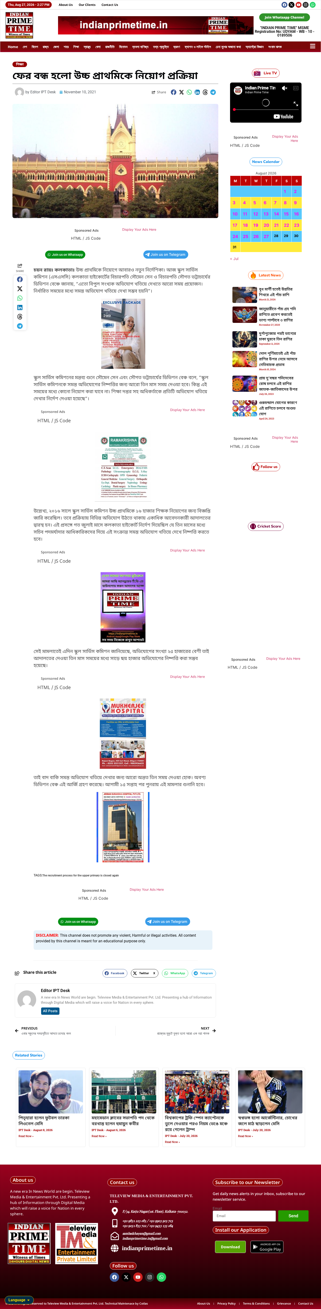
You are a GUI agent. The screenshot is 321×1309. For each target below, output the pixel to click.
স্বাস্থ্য (87, 46)
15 (286, 213)
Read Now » (26, 1136)
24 (235, 236)
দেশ (25, 46)
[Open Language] (28, 1300)
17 (235, 225)
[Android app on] (255, 1247)
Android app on (270, 1244)
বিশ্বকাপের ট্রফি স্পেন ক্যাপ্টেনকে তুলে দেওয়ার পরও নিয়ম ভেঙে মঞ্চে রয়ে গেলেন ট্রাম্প (196, 1124)
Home (13, 46)
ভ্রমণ (176, 46)
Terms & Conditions (256, 1303)
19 (255, 225)
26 (256, 236)
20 (266, 225)
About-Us (66, 5)
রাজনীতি (109, 46)
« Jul (234, 258)
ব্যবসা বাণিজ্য (140, 46)
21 (276, 225)
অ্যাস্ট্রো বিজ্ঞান (255, 46)
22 (286, 225)
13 (266, 213)
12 (255, 213)
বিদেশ (35, 46)
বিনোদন (123, 46)
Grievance (284, 1303)
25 (245, 236)
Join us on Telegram (168, 254)
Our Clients (87, 5)
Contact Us (110, 5)
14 (276, 213)
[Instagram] (306, 5)
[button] (173, 92)
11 (245, 213)
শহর (66, 46)
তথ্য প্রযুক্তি (161, 46)
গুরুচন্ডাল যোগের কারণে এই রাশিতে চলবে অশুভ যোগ (278, 408)
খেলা (98, 46)
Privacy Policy (226, 1303)
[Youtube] (298, 5)
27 (266, 236)
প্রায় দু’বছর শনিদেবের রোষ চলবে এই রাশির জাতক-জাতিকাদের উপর (278, 384)
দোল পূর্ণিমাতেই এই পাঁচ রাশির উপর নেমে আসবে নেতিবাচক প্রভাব (278, 359)
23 (296, 225)
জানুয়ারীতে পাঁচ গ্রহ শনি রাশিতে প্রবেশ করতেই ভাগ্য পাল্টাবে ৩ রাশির (277, 315)
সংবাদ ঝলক (275, 46)
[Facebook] (284, 5)
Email (217, 1209)
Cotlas (143, 1303)
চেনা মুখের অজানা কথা (228, 46)
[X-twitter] (291, 5)
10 (235, 213)
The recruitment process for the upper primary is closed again (80, 875)
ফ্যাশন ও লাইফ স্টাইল (198, 46)
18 (245, 225)
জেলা (56, 46)
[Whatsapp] (313, 5)
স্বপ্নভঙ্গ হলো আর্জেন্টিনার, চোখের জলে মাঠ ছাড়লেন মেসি (267, 1121)
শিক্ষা (76, 46)
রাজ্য (46, 46)
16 (296, 213)
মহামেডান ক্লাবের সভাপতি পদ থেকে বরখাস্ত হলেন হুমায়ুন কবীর (123, 1121)
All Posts (50, 1011)
